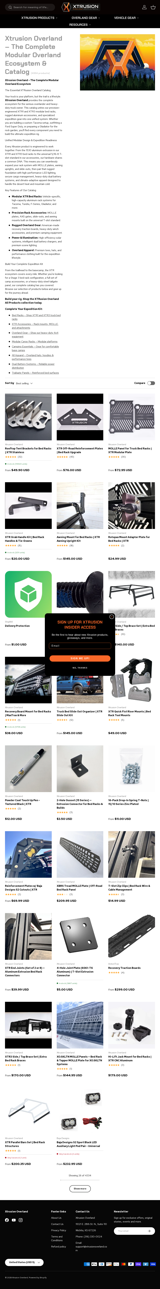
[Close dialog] (112, 617)
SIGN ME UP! (80, 658)
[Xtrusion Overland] (80, 7)
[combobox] (30, 7)
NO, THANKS (80, 668)
